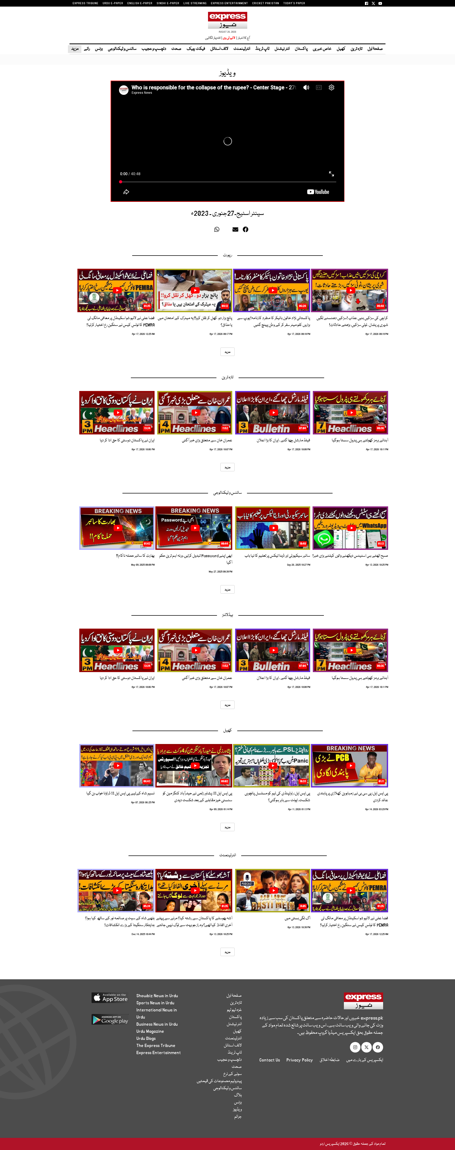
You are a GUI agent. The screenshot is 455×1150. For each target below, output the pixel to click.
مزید (74, 49)
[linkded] (227, 231)
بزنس (99, 49)
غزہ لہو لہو (234, 1010)
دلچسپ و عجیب (154, 49)
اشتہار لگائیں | (213, 38)
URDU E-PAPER (113, 3)
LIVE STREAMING (195, 3)
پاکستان (301, 49)
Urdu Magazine (150, 1031)
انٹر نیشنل (282, 49)
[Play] (350, 290)
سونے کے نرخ (232, 1074)
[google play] (100, 1021)
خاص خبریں (322, 49)
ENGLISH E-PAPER (139, 3)
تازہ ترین (356, 49)
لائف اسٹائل (219, 49)
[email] (236, 231)
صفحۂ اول (375, 49)
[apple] (100, 999)
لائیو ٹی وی (229, 38)
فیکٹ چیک (196, 49)
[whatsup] (218, 231)
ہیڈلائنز (227, 615)
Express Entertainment (158, 1053)
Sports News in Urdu (155, 1003)
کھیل (341, 49)
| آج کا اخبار (242, 38)
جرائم (238, 1117)
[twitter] (209, 231)
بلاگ (238, 1095)
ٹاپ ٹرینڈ (262, 49)
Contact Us (269, 1060)
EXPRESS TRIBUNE (85, 3)
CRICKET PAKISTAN (265, 3)
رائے (87, 49)
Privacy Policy (299, 1060)
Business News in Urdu (157, 1024)
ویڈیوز (237, 1110)
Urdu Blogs (146, 1038)
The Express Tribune (155, 1046)
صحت (176, 49)
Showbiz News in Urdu (157, 996)
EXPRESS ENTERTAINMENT (229, 3)
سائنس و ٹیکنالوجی (122, 49)
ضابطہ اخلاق (330, 1060)
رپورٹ (227, 255)
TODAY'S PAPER (294, 3)
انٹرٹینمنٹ (242, 49)
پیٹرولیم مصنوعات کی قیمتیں (219, 1081)
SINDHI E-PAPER (168, 3)
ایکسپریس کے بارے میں (364, 1060)
